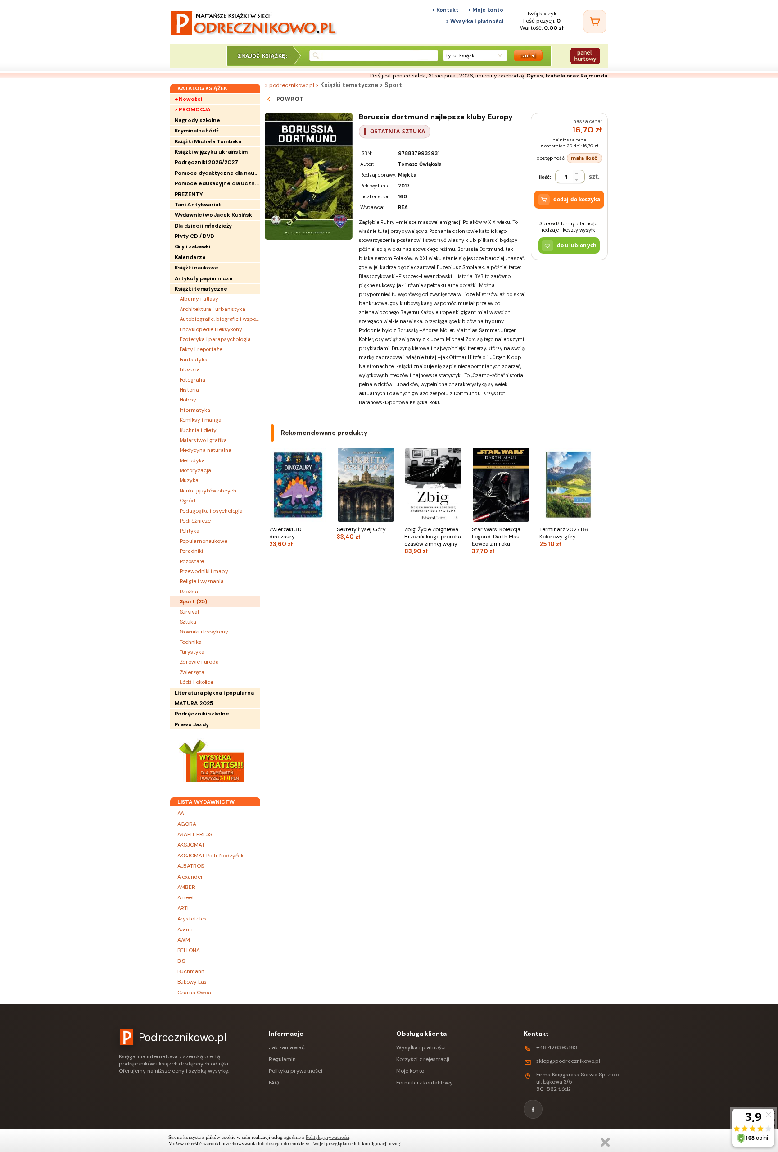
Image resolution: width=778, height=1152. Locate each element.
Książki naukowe (197, 267)
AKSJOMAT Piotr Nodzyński (211, 855)
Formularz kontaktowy (424, 1082)
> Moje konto (485, 10)
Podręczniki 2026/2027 (206, 162)
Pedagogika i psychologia (211, 511)
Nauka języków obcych (208, 490)
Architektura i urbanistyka (212, 309)
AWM (183, 939)
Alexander (190, 876)
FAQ (274, 1082)
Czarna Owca (194, 992)
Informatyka (195, 410)
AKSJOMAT (191, 844)
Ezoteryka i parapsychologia (215, 339)
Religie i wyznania (202, 581)
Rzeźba (189, 591)
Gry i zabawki (193, 246)
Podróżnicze (195, 520)
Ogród (188, 500)
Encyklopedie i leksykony (211, 329)
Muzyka (189, 480)
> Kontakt (445, 10)
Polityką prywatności (327, 1137)
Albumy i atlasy (199, 298)
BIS (181, 961)
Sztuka (188, 621)
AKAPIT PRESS (195, 834)
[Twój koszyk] (594, 21)
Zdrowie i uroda (199, 661)
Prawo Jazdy (192, 724)
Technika (191, 642)
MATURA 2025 (194, 703)
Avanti (185, 929)
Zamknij (605, 1142)
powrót (290, 99)
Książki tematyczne (201, 288)
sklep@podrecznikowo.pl (568, 1061)
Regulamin (282, 1059)
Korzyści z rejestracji (422, 1059)
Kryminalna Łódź (197, 130)
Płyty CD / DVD (195, 236)
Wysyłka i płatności (421, 1047)
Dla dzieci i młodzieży (203, 225)
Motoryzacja (195, 470)
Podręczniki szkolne (202, 713)
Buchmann (190, 971)
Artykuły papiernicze (204, 278)
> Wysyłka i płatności (474, 21)
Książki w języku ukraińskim (211, 151)
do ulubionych (577, 245)
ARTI (183, 908)
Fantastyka (194, 359)
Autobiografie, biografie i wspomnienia (220, 319)
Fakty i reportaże (201, 349)
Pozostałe (192, 561)
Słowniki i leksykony (204, 631)
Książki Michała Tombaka (208, 141)
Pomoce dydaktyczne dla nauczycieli (217, 173)
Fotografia (192, 379)
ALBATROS (190, 866)
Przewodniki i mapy (204, 571)
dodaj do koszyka (576, 199)
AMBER (186, 887)
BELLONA (188, 950)
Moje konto (410, 1071)
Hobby (188, 399)
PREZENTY (189, 194)
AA (181, 813)
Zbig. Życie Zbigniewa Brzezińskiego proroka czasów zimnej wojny (432, 540)
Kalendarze (190, 257)
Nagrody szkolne (198, 120)
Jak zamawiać (287, 1047)
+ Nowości (188, 99)
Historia (189, 389)
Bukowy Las (192, 981)
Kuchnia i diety (198, 430)
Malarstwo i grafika (203, 440)
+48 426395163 (556, 1047)
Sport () (193, 601)
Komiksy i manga (201, 419)
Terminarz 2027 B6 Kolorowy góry (563, 537)
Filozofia (190, 369)
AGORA (187, 824)
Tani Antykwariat (198, 204)
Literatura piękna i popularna (214, 693)
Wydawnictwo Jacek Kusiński (214, 215)
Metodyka (192, 460)
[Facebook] (533, 1109)
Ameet (185, 897)
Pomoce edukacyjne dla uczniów (217, 183)
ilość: (545, 176)
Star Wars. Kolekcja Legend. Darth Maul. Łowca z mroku (497, 540)
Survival (189, 611)
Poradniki (191, 551)
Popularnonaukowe (203, 541)
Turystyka (192, 652)
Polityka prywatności (295, 1071)
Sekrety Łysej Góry (361, 533)
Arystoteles (192, 918)
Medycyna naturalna (205, 450)
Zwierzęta (192, 672)
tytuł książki (461, 55)
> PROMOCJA (193, 109)
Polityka (189, 530)
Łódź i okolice (197, 682)
